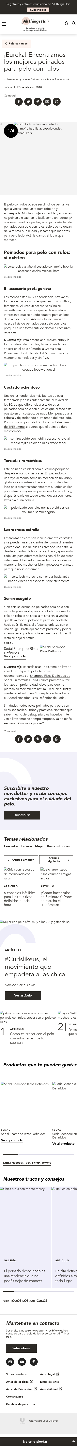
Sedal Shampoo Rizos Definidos (21, 651)
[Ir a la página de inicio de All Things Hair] (35, 21)
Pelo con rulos (18, 43)
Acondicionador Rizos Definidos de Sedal (36, 698)
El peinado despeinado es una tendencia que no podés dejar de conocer (24, 1276)
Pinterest (34, 1362)
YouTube (22, 1362)
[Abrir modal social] (66, 24)
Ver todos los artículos (25, 1301)
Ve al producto (15, 656)
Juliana (8, 87)
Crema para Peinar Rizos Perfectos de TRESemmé (32, 351)
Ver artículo (23, 995)
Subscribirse (38, 10)
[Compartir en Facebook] (19, 102)
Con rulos (11, 846)
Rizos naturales (58, 846)
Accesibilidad (49, 1389)
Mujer (39, 846)
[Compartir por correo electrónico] (47, 102)
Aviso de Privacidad (19, 1389)
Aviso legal (47, 1374)
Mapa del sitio (49, 1382)
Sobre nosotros (16, 1374)
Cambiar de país (17, 1404)
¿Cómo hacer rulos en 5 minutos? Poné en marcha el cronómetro (56, 899)
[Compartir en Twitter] (28, 102)
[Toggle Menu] (4, 24)
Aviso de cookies (17, 1382)
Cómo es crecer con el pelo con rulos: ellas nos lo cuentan (32, 1038)
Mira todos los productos (27, 1163)
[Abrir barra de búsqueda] (74, 24)
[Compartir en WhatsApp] (57, 102)
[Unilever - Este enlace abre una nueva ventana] (22, 1421)
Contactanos (14, 1397)
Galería (26, 846)
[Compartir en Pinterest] (38, 102)
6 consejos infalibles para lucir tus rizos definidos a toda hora (20, 899)
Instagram (10, 1362)
